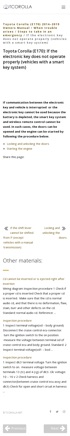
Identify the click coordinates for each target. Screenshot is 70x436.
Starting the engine (19, 148)
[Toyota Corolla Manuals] (19, 6)
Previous (18, 428)
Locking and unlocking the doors (28, 144)
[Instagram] (64, 412)
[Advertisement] (35, 85)
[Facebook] (50, 412)
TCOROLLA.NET (13, 412)
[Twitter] (57, 412)
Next (55, 428)
